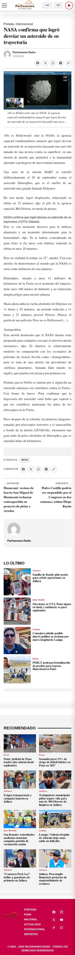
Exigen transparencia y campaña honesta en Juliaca (17, 798)
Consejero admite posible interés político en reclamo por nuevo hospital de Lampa (51, 636)
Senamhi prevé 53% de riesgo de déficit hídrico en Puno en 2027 (54, 762)
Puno (35, 659)
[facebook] (54, 912)
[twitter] (54, 920)
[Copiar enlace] (68, 63)
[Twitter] (45, 63)
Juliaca (37, 570)
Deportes (31, 934)
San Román (10, 830)
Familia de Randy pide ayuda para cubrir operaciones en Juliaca (50, 577)
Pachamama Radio (24, 52)
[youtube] (61, 920)
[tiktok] (54, 927)
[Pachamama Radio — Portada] (24, 5)
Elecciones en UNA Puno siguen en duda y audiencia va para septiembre (52, 607)
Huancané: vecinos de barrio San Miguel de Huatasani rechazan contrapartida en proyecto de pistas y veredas (19, 499)
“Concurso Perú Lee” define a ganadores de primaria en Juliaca (17, 877)
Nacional (31, 919)
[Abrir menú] (4, 5)
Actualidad (32, 924)
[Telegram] (61, 63)
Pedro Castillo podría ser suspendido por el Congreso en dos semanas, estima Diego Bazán (55, 496)
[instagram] (61, 912)
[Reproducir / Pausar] (69, 5)
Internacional (24, 24)
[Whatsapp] (53, 63)
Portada (9, 24)
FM (58, 5)
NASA (24, 460)
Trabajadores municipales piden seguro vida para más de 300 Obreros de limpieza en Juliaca (54, 800)
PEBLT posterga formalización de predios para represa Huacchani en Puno (51, 665)
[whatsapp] (61, 927)
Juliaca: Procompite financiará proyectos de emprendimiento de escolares (53, 879)
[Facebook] (38, 63)
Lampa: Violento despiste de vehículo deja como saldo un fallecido (54, 837)
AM (47, 5)
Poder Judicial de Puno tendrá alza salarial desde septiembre (19, 762)
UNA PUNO (39, 600)
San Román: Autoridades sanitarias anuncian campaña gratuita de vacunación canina (19, 839)
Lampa (36, 629)
